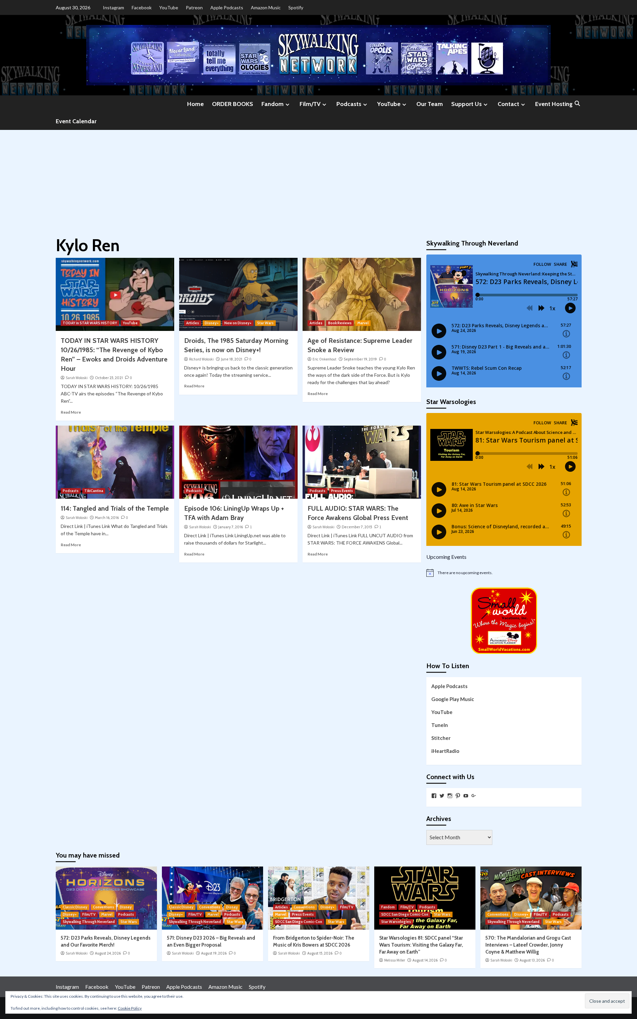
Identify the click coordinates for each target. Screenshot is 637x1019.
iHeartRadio (445, 751)
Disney (126, 907)
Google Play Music (452, 699)
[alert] (504, 573)
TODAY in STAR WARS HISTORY (90, 323)
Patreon (194, 7)
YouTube (168, 7)
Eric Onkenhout (324, 359)
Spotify (295, 7)
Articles (192, 323)
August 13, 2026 (532, 960)
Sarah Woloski (77, 377)
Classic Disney (75, 907)
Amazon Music (266, 7)
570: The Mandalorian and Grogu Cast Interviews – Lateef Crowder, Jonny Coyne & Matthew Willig (528, 945)
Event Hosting (554, 104)
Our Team (429, 104)
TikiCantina (93, 490)
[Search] (577, 104)
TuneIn (439, 725)
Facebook (142, 7)
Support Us (466, 104)
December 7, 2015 (357, 527)
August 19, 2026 (214, 953)
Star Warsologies (396, 921)
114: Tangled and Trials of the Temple (115, 508)
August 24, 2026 (108, 953)
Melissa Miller (394, 960)
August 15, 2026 (319, 953)
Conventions (103, 907)
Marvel (363, 323)
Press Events (342, 490)
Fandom (272, 104)
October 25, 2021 (109, 377)
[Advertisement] (318, 179)
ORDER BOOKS (232, 104)
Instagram (113, 7)
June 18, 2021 (231, 359)
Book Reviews (340, 323)
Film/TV (310, 104)
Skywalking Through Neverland (89, 921)
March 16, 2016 (107, 517)
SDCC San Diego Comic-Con (298, 921)
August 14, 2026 (425, 960)
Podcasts (348, 104)
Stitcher (441, 738)
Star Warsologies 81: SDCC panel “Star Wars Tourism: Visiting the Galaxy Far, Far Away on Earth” (421, 945)
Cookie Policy (130, 1008)
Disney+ (212, 323)
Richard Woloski (201, 359)
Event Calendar (76, 121)
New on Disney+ (237, 323)
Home (195, 104)
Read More (71, 412)
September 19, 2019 (360, 359)
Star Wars (265, 323)
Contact (508, 104)
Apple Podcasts (226, 7)
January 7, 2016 (230, 527)
